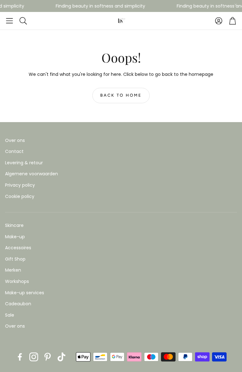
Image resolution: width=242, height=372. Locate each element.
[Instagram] (33, 356)
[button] (9, 20)
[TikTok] (61, 356)
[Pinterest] (47, 356)
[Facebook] (19, 356)
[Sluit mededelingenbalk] (235, 4)
